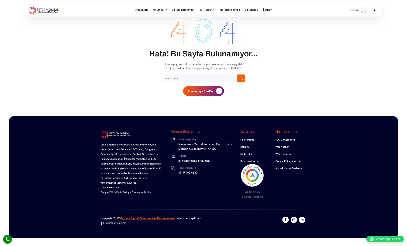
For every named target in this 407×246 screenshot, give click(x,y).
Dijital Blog (251, 9)
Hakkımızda (247, 139)
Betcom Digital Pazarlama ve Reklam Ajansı (147, 218)
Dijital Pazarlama (182, 9)
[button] (385, 239)
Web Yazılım (282, 146)
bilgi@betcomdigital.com (194, 160)
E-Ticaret (206, 9)
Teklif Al (354, 10)
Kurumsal (158, 9)
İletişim (267, 9)
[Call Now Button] (7, 239)
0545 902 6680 (187, 172)
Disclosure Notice (141, 192)
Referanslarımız (230, 9)
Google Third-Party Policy (114, 192)
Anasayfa (141, 9)
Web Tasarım (283, 154)
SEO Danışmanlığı (285, 139)
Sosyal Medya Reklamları (289, 168)
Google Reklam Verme (288, 161)
